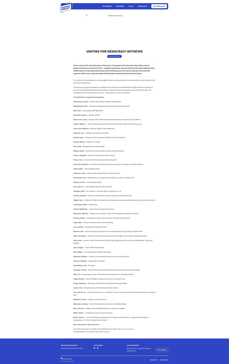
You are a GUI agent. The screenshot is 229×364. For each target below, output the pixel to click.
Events (131, 6)
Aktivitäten (120, 6)
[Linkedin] (98, 348)
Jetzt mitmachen (159, 6)
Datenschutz (164, 360)
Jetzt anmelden (162, 350)
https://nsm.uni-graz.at (125, 329)
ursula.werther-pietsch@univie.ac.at (97, 332)
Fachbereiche (142, 6)
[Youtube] (95, 348)
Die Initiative (107, 6)
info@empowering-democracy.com (72, 348)
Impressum (153, 360)
